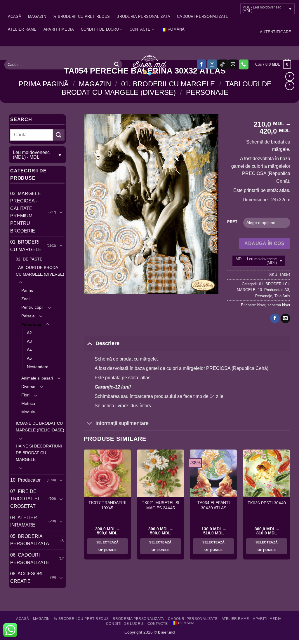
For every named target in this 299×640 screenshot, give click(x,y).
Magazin (37, 16)
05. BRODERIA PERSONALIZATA (29, 540)
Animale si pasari (37, 378)
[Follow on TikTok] (222, 64)
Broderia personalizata (143, 16)
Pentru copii (32, 307)
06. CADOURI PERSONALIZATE (29, 558)
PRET (232, 222)
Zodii (25, 298)
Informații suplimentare (122, 423)
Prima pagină (44, 84)
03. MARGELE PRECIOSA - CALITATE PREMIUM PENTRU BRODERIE (25, 212)
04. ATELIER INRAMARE (23, 521)
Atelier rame (22, 29)
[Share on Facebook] (275, 319)
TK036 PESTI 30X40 (267, 503)
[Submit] (116, 64)
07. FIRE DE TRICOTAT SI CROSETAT (24, 499)
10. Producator (25, 480)
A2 (29, 333)
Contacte (140, 29)
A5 (29, 358)
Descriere (107, 343)
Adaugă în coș (264, 243)
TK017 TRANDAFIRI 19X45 (107, 505)
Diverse (28, 386)
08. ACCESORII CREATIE (27, 577)
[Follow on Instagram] (212, 64)
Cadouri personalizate (202, 16)
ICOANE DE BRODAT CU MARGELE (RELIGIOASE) (40, 426)
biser (261, 305)
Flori (25, 395)
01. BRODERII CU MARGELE (168, 84)
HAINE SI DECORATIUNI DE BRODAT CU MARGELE (39, 453)
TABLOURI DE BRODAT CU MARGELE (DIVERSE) (167, 88)
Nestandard (37, 366)
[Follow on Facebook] (201, 64)
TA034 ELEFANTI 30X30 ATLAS (213, 505)
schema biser (278, 305)
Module (28, 412)
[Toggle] (61, 212)
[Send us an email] (233, 64)
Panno (27, 290)
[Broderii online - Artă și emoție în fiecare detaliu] (150, 64)
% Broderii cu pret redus (81, 16)
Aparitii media (59, 29)
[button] (275, 32)
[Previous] (84, 507)
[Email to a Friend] (285, 319)
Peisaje (28, 316)
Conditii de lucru (100, 29)
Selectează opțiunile (107, 546)
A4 (29, 349)
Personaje (207, 92)
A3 (29, 341)
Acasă (14, 16)
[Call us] (243, 64)
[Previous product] (289, 85)
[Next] (290, 507)
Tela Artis (282, 296)
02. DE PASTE (29, 259)
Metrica (28, 403)
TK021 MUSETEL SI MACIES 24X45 (160, 505)
